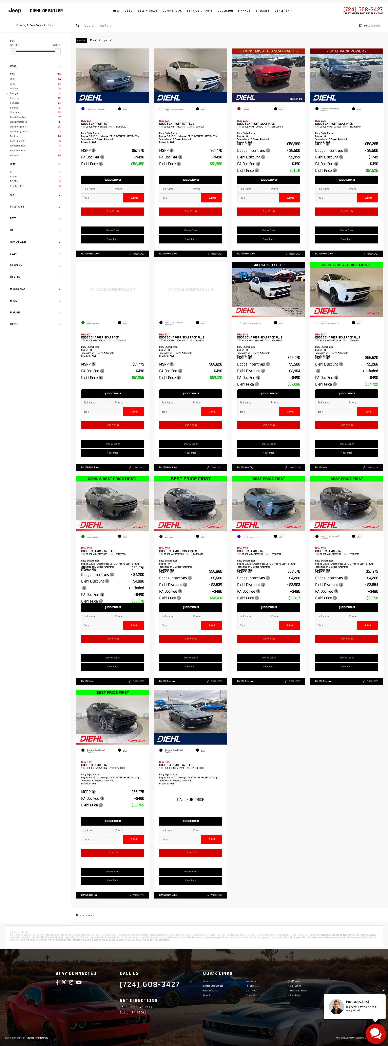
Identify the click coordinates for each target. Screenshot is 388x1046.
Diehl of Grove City (245, 467)
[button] (146, 75)
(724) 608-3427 (363, 9)
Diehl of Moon (321, 467)
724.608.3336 (294, 467)
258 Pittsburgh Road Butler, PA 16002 (363, 13)
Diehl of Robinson (167, 681)
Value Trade (112, 239)
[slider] (13, 51)
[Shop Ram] (15, 10)
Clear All (81, 40)
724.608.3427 (138, 254)
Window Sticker (113, 230)
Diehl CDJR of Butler (90, 253)
